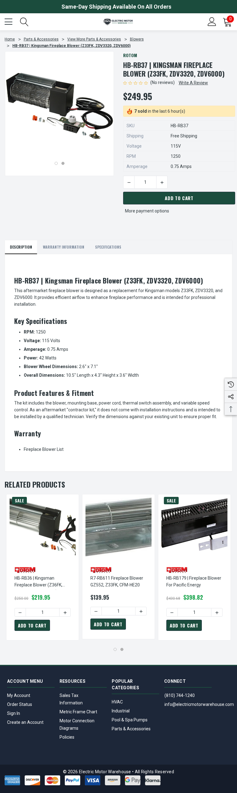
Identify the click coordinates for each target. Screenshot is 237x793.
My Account (18, 695)
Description (21, 247)
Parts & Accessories (131, 728)
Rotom (130, 55)
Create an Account (25, 722)
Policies (67, 737)
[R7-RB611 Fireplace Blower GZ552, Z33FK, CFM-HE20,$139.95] (118, 527)
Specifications (108, 247)
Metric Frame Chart (78, 711)
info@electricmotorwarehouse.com (199, 704)
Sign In (13, 713)
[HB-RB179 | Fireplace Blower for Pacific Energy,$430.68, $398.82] (194, 527)
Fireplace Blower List (44, 449)
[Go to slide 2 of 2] (62, 163)
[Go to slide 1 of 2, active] (56, 163)
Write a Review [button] (193, 82)
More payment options (147, 210)
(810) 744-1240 (179, 695)
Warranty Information (63, 247)
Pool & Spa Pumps (130, 719)
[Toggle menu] (9, 21)
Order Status (19, 704)
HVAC (117, 701)
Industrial (121, 710)
